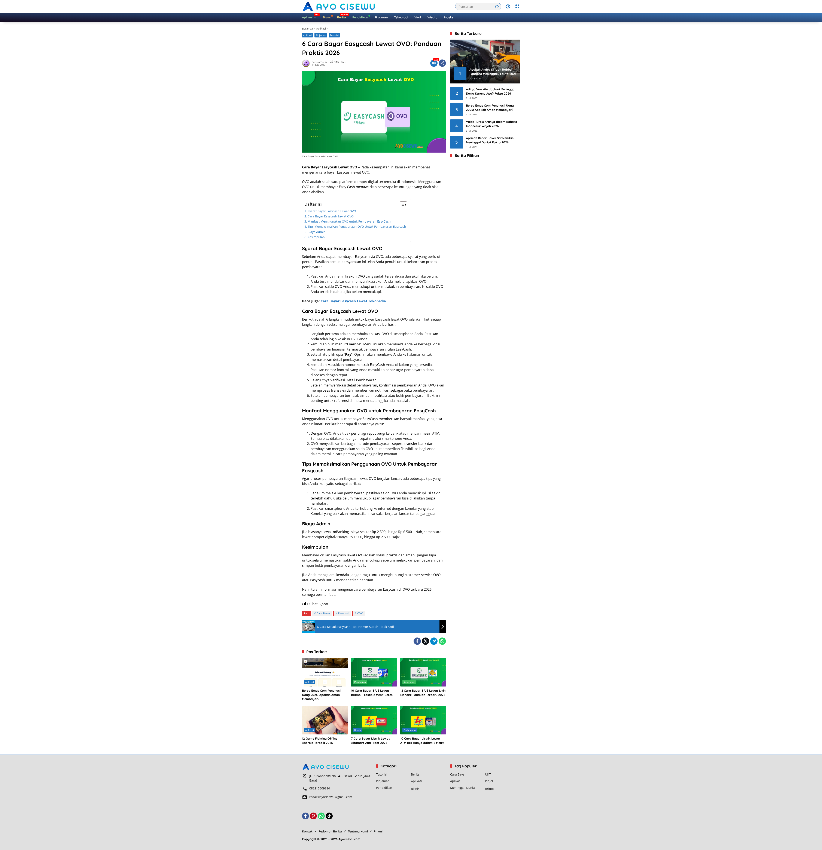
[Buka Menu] (517, 6)
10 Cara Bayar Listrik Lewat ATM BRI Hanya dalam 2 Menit (422, 741)
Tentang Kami (358, 831)
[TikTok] (329, 816)
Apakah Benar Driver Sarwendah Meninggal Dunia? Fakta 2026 (490, 140)
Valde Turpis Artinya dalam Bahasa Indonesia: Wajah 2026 (491, 124)
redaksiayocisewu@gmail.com (330, 797)
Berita (415, 774)
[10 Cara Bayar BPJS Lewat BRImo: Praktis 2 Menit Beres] (374, 672)
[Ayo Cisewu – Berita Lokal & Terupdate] (339, 6)
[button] (497, 6)
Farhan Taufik (319, 62)
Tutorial (334, 35)
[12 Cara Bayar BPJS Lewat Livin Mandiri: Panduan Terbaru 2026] (423, 672)
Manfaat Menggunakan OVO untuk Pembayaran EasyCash (349, 221)
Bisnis (357, 730)
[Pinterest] (313, 816)
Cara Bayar (323, 613)
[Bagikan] (442, 63)
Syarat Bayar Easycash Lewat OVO (332, 211)
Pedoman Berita (330, 831)
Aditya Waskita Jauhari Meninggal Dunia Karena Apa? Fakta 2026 (490, 91)
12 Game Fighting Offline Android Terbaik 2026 (319, 741)
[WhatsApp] (442, 641)
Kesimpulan (316, 237)
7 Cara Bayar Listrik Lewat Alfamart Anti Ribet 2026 (370, 741)
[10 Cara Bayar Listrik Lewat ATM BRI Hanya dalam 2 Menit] (423, 720)
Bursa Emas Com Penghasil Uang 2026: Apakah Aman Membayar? (321, 695)
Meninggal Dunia (462, 788)
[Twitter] (425, 641)
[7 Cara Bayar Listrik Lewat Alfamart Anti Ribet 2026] (374, 720)
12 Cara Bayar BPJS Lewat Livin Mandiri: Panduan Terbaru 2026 (422, 693)
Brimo (489, 789)
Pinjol (489, 781)
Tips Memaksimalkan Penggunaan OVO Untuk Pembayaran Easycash (357, 226)
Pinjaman (321, 35)
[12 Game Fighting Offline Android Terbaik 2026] (325, 720)
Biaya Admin (317, 232)
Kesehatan (360, 682)
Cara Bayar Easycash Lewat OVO (331, 216)
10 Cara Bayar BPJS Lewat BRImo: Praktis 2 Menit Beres (372, 693)
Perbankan (410, 730)
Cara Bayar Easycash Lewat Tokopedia (353, 301)
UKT (488, 774)
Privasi (378, 831)
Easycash (344, 613)
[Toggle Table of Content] (401, 204)
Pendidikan (384, 788)
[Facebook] (417, 641)
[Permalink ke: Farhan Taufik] (307, 63)
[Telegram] (434, 641)
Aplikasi (307, 35)
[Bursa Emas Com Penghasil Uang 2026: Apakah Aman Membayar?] (325, 672)
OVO (360, 613)
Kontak (307, 831)
